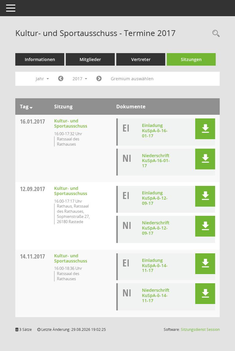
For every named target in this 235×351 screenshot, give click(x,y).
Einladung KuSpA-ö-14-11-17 (155, 265)
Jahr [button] (40, 78)
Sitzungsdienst (200, 329)
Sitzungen (191, 59)
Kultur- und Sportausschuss (70, 123)
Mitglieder (90, 59)
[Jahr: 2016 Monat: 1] (61, 78)
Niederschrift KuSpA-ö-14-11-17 (156, 295)
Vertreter (141, 59)
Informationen (40, 59)
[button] (205, 128)
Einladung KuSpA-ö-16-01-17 (155, 130)
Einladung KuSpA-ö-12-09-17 (155, 198)
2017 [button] (78, 78)
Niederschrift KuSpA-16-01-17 (156, 161)
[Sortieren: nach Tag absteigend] (31, 106)
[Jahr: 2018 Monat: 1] (99, 78)
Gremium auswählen (132, 78)
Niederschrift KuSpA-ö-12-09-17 (156, 228)
